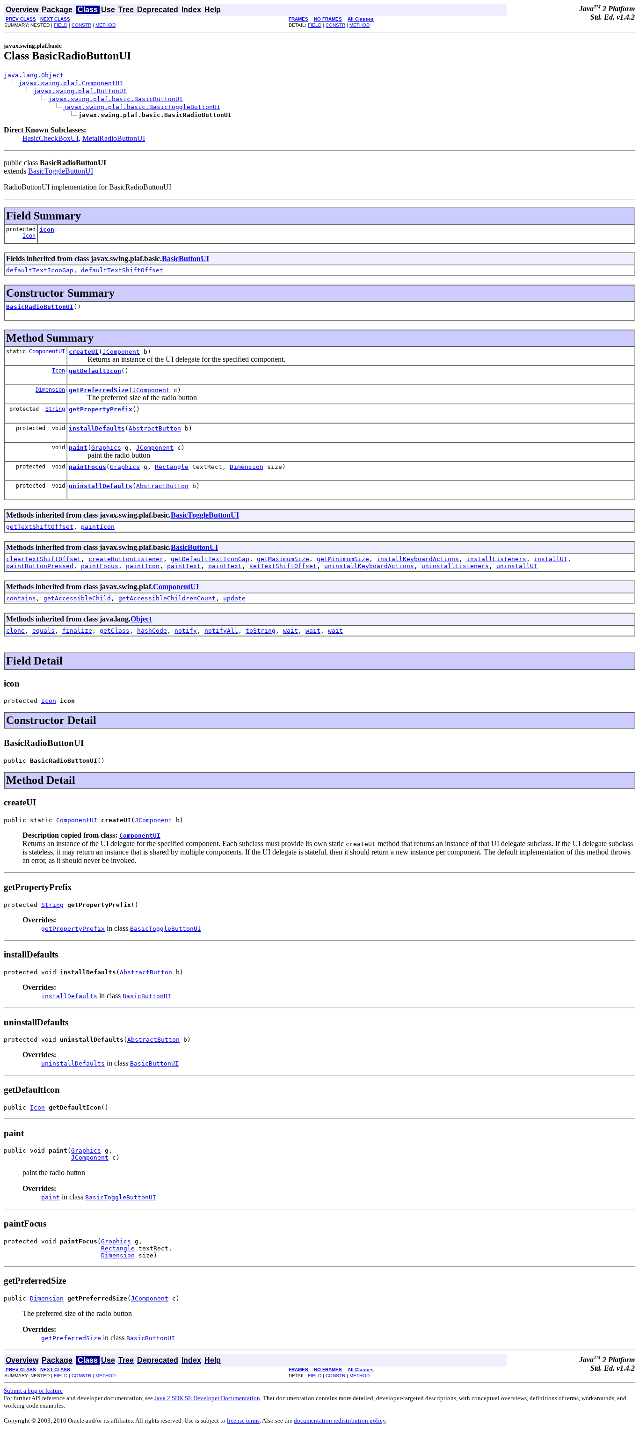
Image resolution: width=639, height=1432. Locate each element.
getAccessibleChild (77, 598)
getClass (115, 630)
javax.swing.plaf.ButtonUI (80, 91)
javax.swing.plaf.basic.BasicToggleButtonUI (141, 106)
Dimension (50, 390)
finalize (77, 630)
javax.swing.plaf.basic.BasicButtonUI (115, 98)
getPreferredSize (99, 390)
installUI (550, 559)
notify (185, 630)
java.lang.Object (34, 75)
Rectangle (172, 466)
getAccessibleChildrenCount (167, 598)
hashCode (152, 630)
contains (21, 598)
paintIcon (98, 526)
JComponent (121, 351)
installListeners (496, 559)
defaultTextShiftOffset (122, 270)
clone (15, 630)
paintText (184, 566)
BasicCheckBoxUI (50, 138)
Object (141, 619)
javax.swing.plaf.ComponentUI (70, 83)
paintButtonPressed (39, 566)
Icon (29, 236)
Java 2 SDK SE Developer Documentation (207, 1398)
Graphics (106, 447)
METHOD (105, 25)
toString (261, 630)
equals (43, 630)
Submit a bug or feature (33, 1390)
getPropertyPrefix (100, 409)
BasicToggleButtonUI (60, 171)
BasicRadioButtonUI (39, 306)
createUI (84, 351)
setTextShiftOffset (283, 566)
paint (78, 447)
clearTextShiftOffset (43, 559)
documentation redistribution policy (339, 1420)
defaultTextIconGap (39, 270)
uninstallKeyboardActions (369, 566)
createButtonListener (125, 559)
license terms (243, 1420)
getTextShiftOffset (39, 526)
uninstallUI (516, 566)
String (55, 409)
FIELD (60, 25)
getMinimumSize (343, 559)
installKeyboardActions (418, 559)
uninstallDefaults (100, 486)
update (234, 598)
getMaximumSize (283, 559)
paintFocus (87, 466)
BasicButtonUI (185, 259)
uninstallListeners (455, 566)
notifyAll (221, 630)
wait (290, 630)
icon (46, 229)
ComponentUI (47, 351)
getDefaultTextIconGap (210, 559)
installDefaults (97, 428)
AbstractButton (155, 428)
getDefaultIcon (95, 370)
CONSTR (81, 25)
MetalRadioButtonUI (113, 138)
